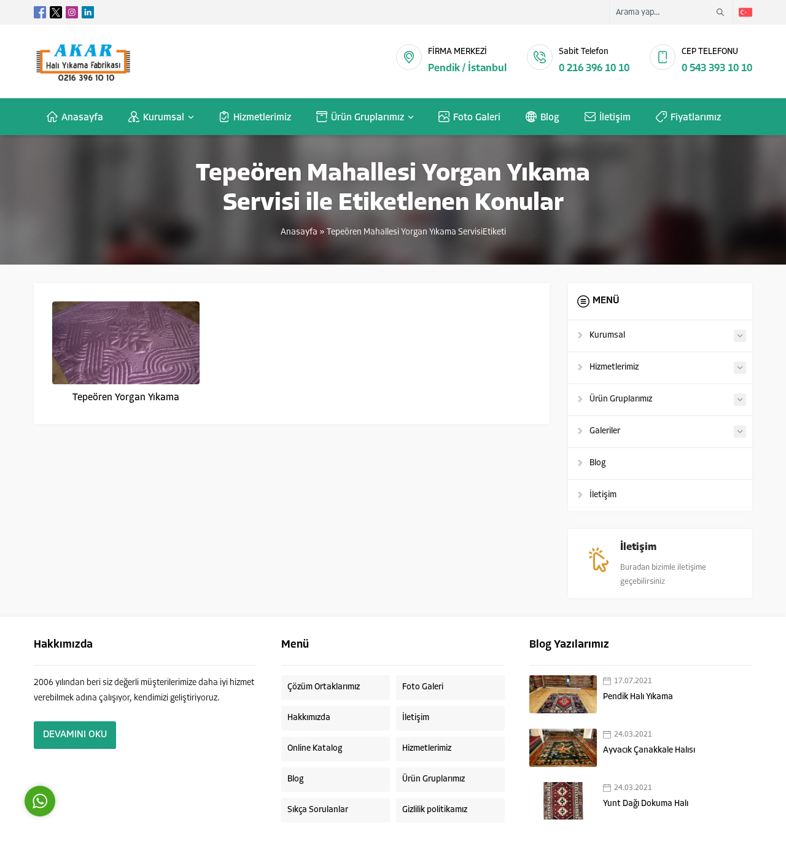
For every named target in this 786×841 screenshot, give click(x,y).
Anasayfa (299, 232)
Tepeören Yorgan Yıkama (125, 398)
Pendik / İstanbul (467, 68)
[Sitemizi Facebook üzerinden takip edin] (40, 12)
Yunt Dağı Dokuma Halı (645, 803)
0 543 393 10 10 (717, 68)
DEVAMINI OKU (75, 735)
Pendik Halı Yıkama (638, 697)
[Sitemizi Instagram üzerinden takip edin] (72, 12)
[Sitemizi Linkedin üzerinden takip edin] (88, 12)
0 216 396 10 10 (594, 68)
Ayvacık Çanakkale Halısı (649, 750)
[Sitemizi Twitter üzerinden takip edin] (56, 12)
